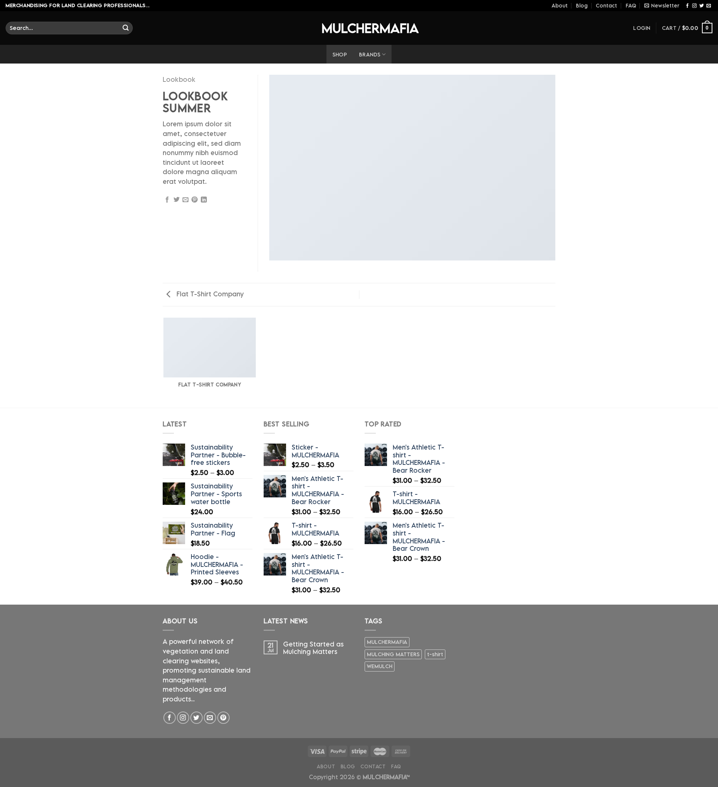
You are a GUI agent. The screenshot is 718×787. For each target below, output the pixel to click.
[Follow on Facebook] (687, 6)
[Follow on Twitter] (701, 6)
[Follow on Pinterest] (223, 718)
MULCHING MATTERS (393, 654)
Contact (606, 5)
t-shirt (435, 654)
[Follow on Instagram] (694, 6)
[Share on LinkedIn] (204, 199)
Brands (370, 54)
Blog (581, 5)
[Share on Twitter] (177, 199)
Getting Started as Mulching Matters (313, 648)
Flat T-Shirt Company (209, 294)
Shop (339, 54)
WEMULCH (379, 666)
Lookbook (179, 79)
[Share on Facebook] (167, 199)
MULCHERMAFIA (359, 28)
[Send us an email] (708, 6)
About (560, 5)
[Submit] (125, 28)
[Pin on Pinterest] (194, 199)
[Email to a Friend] (185, 199)
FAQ (631, 5)
